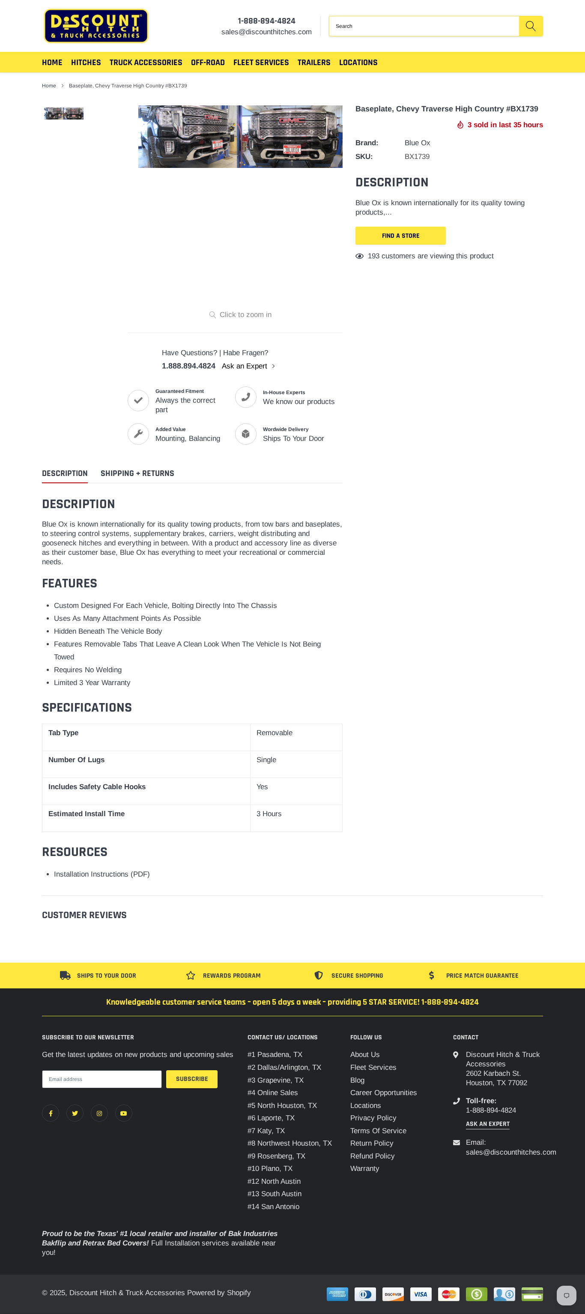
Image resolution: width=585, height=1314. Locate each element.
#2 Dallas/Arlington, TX (284, 1067)
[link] (50, 1113)
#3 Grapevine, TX (276, 1080)
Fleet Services (373, 1067)
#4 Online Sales (273, 1093)
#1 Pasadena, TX (275, 1055)
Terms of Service (378, 1131)
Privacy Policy (373, 1118)
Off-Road (208, 62)
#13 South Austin (274, 1194)
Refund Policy (372, 1156)
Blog (357, 1080)
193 (373, 256)
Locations (358, 62)
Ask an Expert (245, 366)
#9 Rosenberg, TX (276, 1156)
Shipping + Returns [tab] (137, 473)
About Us (365, 1055)
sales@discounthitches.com (511, 1152)
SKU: (364, 157)
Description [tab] (65, 473)
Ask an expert (488, 1123)
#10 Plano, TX (270, 1168)
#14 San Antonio (273, 1207)
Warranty (364, 1168)
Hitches (86, 62)
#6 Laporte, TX (271, 1118)
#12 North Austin (274, 1181)
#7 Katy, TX (266, 1131)
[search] (531, 26)
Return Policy (372, 1143)
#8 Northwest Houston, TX (290, 1143)
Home (52, 62)
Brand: (367, 143)
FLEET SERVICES (261, 62)
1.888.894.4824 (188, 366)
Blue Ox (417, 143)
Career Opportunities (383, 1093)
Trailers (314, 62)
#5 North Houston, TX (282, 1105)
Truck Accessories (146, 62)
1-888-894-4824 (266, 21)
